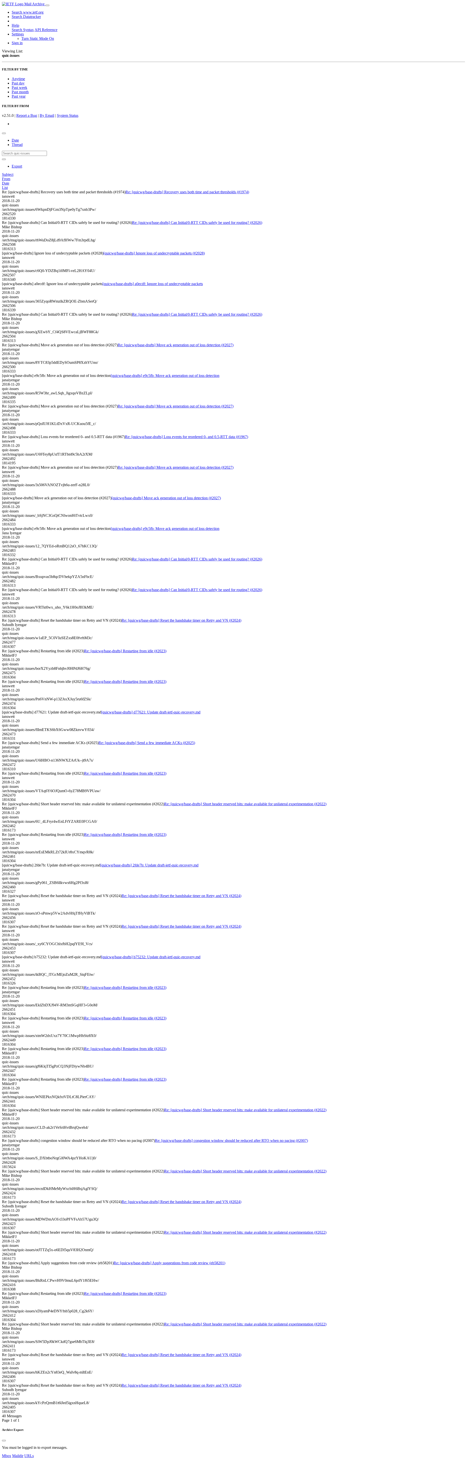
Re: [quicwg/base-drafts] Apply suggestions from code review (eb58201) (169, 1263)
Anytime (18, 79)
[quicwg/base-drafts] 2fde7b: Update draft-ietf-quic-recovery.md (149, 865)
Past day (18, 83)
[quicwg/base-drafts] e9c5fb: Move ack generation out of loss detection (165, 375)
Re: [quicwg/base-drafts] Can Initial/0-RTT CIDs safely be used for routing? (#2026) (197, 223)
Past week (19, 87)
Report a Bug (26, 115)
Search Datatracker (26, 17)
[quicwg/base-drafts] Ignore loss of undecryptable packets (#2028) (154, 253)
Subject (7, 174)
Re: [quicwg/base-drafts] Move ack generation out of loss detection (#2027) (176, 345)
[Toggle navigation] (47, 5)
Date (15, 140)
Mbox (6, 1456)
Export (17, 166)
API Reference (46, 30)
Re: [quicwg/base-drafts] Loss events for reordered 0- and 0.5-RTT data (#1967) (186, 437)
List (5, 188)
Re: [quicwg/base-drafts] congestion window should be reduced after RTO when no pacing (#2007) (231, 1140)
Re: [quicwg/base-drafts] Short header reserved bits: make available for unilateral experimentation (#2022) (245, 804)
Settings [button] (18, 34)
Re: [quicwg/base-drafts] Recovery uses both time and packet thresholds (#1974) (187, 192)
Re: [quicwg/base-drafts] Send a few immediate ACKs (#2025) (147, 743)
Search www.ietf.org (28, 12)
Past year (19, 96)
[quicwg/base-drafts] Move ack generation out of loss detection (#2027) (166, 498)
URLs (29, 1456)
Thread (17, 145)
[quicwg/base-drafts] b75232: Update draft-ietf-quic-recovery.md (150, 957)
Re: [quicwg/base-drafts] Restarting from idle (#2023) (125, 651)
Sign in (17, 43)
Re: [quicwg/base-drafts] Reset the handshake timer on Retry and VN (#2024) (181, 620)
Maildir (17, 1456)
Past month (20, 92)
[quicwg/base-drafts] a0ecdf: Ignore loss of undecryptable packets (152, 284)
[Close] (4, 1440)
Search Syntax (23, 30)
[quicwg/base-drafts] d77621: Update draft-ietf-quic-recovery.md (150, 712)
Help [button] (15, 25)
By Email (47, 115)
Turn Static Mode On (37, 38)
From (6, 179)
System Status (67, 115)
